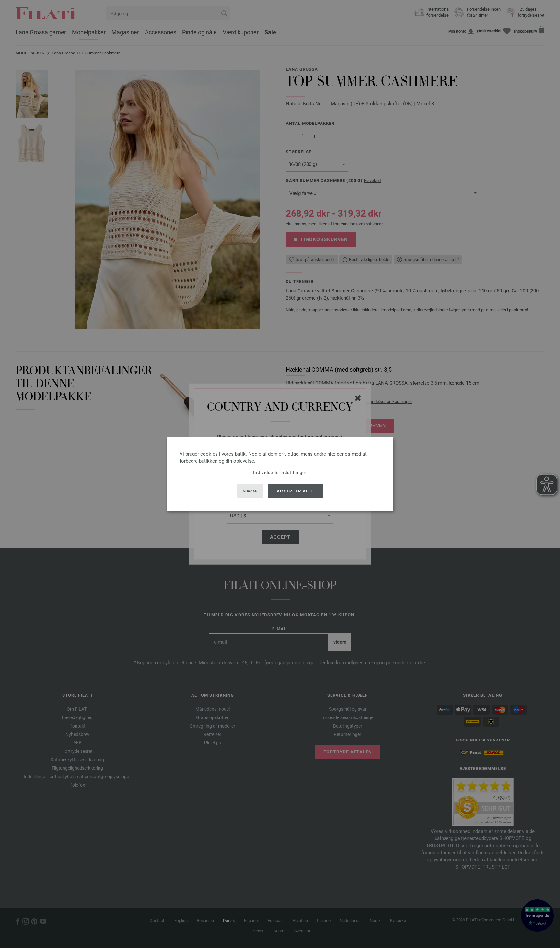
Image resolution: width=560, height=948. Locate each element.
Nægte (250, 490)
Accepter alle (295, 490)
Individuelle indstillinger (280, 472)
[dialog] (280, 474)
